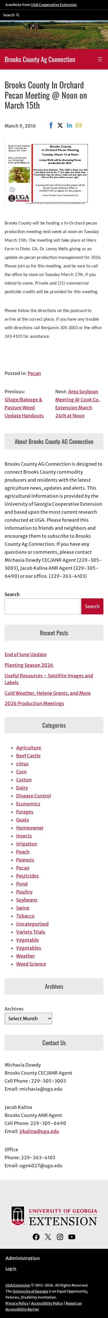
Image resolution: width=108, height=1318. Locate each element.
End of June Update (26, 654)
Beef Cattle (28, 756)
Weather (25, 956)
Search (12, 594)
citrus (22, 764)
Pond (22, 884)
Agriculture (28, 748)
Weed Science (31, 964)
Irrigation (26, 844)
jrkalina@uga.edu (39, 1131)
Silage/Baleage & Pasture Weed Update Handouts (24, 407)
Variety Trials (30, 932)
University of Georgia (30, 1291)
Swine (22, 908)
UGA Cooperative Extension (54, 5)
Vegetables (28, 948)
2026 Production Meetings (34, 703)
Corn (21, 772)
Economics (28, 804)
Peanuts (25, 860)
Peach (22, 852)
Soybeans (26, 900)
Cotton (24, 780)
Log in (10, 1268)
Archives (14, 1009)
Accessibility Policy (47, 1303)
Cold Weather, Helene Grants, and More (48, 693)
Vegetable (27, 940)
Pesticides (27, 876)
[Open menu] (99, 59)
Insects (24, 836)
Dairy (22, 788)
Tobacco (25, 916)
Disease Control (33, 796)
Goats (22, 820)
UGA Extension (17, 1285)
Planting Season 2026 (29, 665)
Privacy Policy (17, 1303)
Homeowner (29, 828)
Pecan (34, 373)
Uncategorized (32, 924)
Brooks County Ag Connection (40, 59)
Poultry (24, 892)
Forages (24, 812)
